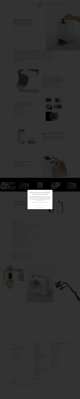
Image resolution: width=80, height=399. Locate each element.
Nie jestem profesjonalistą (40, 207)
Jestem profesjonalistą (39, 205)
